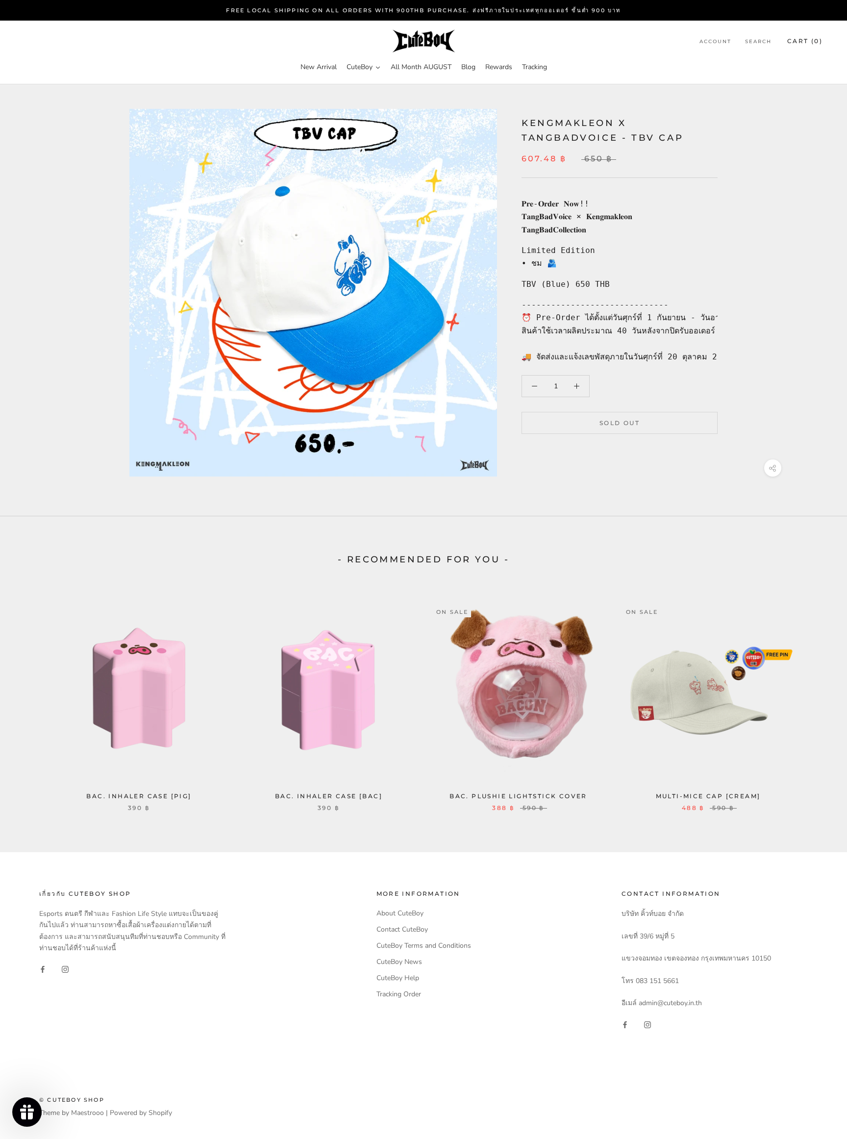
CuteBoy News (399, 961)
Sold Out (619, 423)
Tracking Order (398, 994)
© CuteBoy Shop (71, 1099)
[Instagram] (65, 969)
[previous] (31, 696)
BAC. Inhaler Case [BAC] (328, 796)
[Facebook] (42, 969)
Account (715, 42)
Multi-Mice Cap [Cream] (708, 796)
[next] (816, 696)
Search (758, 42)
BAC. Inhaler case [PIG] (138, 796)
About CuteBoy (400, 913)
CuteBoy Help (397, 978)
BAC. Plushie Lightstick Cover (518, 796)
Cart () (804, 41)
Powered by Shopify (141, 1112)
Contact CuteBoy (402, 929)
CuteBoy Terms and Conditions (423, 945)
